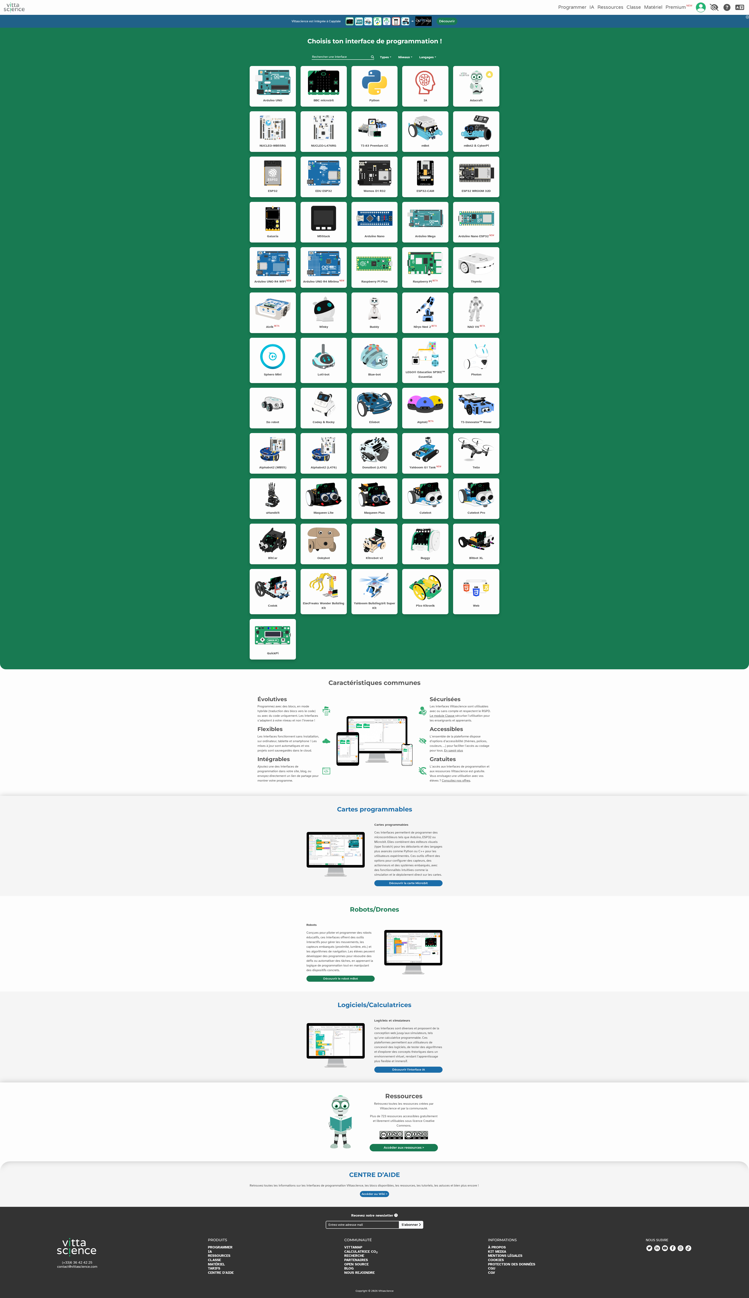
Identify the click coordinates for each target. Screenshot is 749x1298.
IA (591, 7)
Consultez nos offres (456, 781)
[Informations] (292, 69)
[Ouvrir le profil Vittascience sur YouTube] (664, 1248)
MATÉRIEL (216, 1264)
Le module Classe (442, 716)
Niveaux (404, 57)
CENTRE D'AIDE (221, 1273)
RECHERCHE (354, 1256)
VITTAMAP (353, 1247)
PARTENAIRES (356, 1260)
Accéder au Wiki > (374, 1194)
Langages (426, 57)
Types (384, 57)
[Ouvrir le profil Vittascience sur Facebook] (672, 1248)
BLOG (349, 1268)
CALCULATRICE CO (361, 1252)
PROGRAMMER (220, 1247)
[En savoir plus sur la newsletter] (396, 1215)
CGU (491, 1268)
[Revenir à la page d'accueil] (14, 7)
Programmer (572, 7)
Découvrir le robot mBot (340, 978)
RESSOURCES (219, 1256)
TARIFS (214, 1268)
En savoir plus (453, 750)
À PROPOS (497, 1247)
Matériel (653, 7)
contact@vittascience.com (77, 1266)
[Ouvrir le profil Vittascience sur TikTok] (688, 1248)
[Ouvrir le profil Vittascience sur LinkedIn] (657, 1248)
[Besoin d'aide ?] (727, 7)
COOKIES (496, 1260)
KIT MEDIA (497, 1252)
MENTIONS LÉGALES (505, 1256)
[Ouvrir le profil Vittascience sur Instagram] (680, 1248)
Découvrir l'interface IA (408, 1069)
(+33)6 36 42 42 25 (77, 1262)
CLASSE (214, 1260)
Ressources (610, 7)
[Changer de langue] (740, 7)
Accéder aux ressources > (404, 1147)
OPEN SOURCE (356, 1264)
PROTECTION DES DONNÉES (511, 1264)
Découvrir (447, 21)
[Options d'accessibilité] (714, 7)
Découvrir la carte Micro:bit (408, 883)
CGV (491, 1273)
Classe (634, 7)
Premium (679, 7)
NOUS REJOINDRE (359, 1273)
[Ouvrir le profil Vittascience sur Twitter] (649, 1248)
